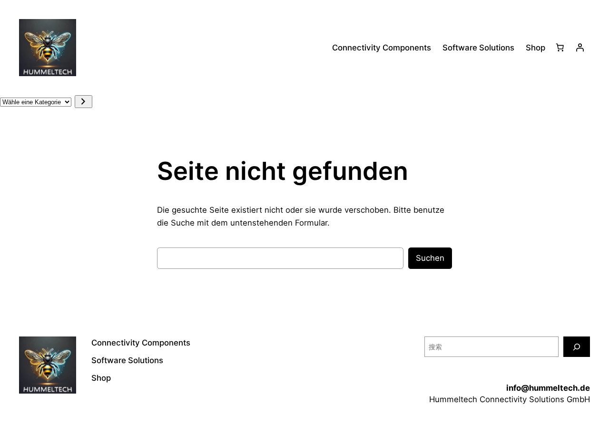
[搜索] (576, 346)
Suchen (430, 258)
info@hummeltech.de (548, 388)
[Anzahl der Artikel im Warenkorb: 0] (560, 48)
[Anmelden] (580, 48)
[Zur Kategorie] (83, 101)
